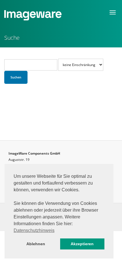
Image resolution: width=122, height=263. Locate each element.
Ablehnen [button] (35, 244)
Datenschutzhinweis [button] (34, 230)
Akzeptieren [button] (82, 244)
